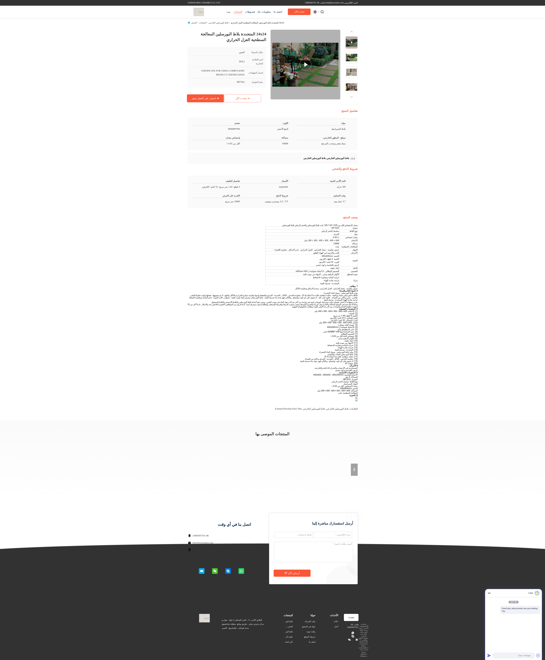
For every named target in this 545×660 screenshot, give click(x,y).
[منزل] (198, 12)
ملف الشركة (310, 621)
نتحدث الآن (299, 12)
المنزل (194, 23)
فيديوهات (250, 11)
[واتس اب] (244, 573)
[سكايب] (231, 573)
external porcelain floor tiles (288, 409)
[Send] (489, 655)
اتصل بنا (278, 11)
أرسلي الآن (293, 573)
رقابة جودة (311, 632)
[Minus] (489, 593)
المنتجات (237, 11)
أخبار (336, 627)
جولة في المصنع (309, 627)
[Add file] (538, 655)
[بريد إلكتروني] (205, 573)
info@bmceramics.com (202, 543)
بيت (228, 11)
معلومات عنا (264, 11)
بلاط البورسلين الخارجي (218, 23)
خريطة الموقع (310, 637)
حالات (335, 621)
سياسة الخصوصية (364, 625)
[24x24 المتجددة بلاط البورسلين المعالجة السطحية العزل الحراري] (305, 64)
